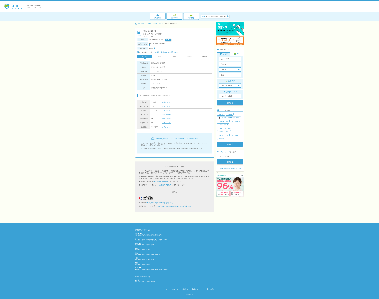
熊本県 (149, 269)
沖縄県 (149, 23)
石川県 (149, 244)
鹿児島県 (161, 269)
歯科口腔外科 (151, 281)
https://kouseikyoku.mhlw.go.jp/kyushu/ (159, 203)
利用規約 (184, 289)
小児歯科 (140, 281)
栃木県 (158, 240)
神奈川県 (141, 240)
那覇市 (155, 23)
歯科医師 (157, 52)
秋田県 (153, 235)
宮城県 (149, 235)
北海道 (137, 235)
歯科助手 (170, 52)
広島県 (149, 259)
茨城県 (154, 240)
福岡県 (137, 269)
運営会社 (194, 289)
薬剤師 (176, 52)
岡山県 (145, 259)
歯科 (136, 281)
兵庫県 (141, 254)
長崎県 (145, 269)
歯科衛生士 (164, 52)
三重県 (149, 249)
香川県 (141, 264)
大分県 (153, 269)
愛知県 (137, 249)
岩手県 (145, 235)
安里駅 (161, 23)
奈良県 (153, 254)
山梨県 (166, 240)
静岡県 (145, 249)
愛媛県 (145, 264)
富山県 (145, 244)
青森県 (141, 235)
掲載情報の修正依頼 (165, 185)
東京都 (137, 240)
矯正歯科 (145, 281)
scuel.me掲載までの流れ (160, 181)
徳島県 (137, 264)
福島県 (160, 235)
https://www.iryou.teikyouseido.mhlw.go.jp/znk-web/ (173, 206)
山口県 (153, 259)
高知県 (149, 264)
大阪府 (137, 254)
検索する (230, 103)
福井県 (153, 244)
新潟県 (137, 244)
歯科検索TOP (141, 23)
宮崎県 (157, 269)
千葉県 (150, 240)
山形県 (157, 235)
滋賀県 (149, 254)
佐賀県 (141, 269)
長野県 (141, 244)
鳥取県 (137, 259)
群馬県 (162, 240)
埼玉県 (146, 240)
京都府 (145, 254)
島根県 (141, 259)
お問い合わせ (166, 102)
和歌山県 (157, 254)
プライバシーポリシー (171, 289)
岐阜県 (141, 249)
